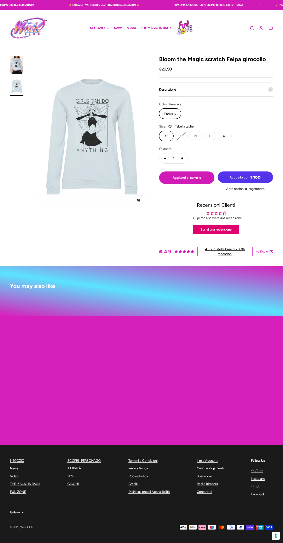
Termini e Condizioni (143, 461)
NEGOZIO (97, 28)
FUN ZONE (185, 28)
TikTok (255, 486)
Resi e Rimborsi (207, 484)
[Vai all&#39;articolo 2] (16, 86)
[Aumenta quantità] (182, 158)
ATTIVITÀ (74, 468)
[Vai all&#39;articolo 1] (16, 65)
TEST (71, 476)
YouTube (257, 471)
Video (131, 28)
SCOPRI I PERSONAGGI (84, 461)
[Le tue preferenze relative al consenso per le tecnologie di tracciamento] (276, 536)
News (118, 28)
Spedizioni (204, 476)
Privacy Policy (138, 468)
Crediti (133, 484)
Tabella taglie (184, 126)
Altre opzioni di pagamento (245, 189)
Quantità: (165, 149)
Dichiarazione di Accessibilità (149, 492)
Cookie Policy (138, 476)
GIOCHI (73, 484)
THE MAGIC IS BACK (156, 28)
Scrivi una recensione (216, 229)
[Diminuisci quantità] (165, 158)
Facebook (258, 494)
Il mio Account (207, 461)
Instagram (258, 479)
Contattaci (204, 492)
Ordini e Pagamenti (210, 468)
